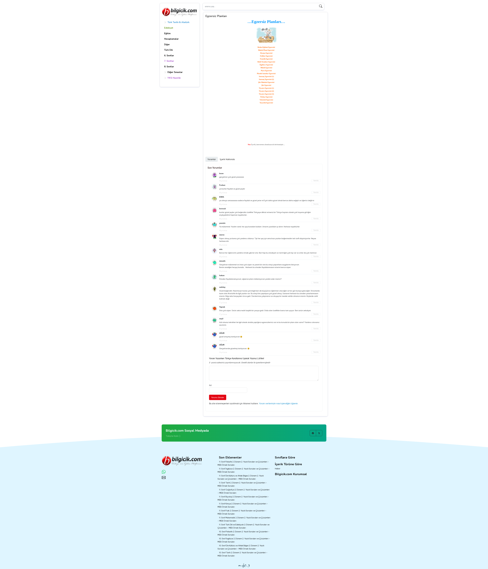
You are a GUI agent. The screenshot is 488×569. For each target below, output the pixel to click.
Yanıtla (315, 181)
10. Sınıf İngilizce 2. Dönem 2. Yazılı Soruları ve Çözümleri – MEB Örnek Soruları (244, 540)
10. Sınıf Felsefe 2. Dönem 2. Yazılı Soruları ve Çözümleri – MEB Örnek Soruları (243, 533)
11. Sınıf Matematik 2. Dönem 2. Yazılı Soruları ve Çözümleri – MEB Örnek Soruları (244, 519)
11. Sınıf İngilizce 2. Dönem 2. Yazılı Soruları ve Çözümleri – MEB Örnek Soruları (244, 470)
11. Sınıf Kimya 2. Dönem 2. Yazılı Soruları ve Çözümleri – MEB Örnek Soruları (243, 505)
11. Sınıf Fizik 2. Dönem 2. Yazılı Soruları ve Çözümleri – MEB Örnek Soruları (242, 512)
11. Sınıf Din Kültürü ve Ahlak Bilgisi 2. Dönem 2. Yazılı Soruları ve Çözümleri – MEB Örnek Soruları (241, 477)
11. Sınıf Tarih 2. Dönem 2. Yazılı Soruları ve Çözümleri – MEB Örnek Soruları (242, 484)
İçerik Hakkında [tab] (227, 159)
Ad (210, 385)
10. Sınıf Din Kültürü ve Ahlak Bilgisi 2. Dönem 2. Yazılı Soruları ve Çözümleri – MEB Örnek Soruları (241, 547)
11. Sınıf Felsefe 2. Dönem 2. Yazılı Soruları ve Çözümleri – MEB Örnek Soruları (243, 463)
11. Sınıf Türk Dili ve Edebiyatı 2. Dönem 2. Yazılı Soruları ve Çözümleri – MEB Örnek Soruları (244, 526)
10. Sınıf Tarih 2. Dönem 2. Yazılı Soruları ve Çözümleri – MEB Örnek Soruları (242, 554)
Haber (277, 468)
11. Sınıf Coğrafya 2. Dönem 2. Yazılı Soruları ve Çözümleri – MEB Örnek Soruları (244, 491)
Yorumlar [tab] (211, 159)
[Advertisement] (266, 123)
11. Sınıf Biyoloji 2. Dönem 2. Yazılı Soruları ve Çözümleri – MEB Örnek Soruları (243, 498)
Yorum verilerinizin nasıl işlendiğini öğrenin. (278, 403)
